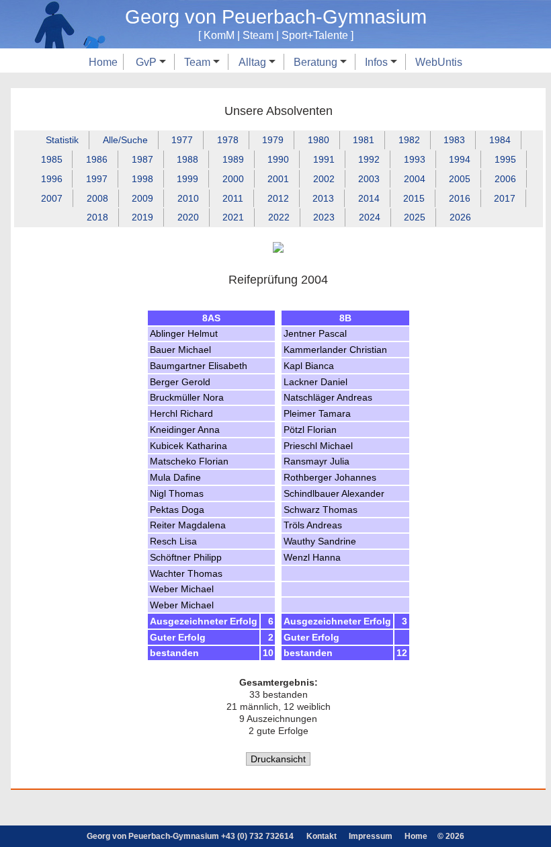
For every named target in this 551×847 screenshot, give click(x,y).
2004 (414, 178)
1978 (228, 139)
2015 (414, 198)
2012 (278, 198)
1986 (97, 159)
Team (198, 62)
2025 (414, 217)
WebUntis (438, 62)
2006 (505, 178)
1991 (324, 159)
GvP (147, 62)
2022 (279, 217)
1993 (414, 159)
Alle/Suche (125, 139)
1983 (454, 139)
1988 (187, 159)
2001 (278, 178)
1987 (142, 159)
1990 (278, 159)
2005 (459, 178)
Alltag (254, 62)
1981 (363, 139)
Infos (377, 62)
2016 (459, 198)
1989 (233, 159)
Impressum (370, 836)
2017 (504, 198)
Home (103, 62)
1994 (459, 159)
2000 (233, 178)
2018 (97, 217)
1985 (51, 159)
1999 (187, 178)
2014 (369, 198)
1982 (409, 139)
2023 (324, 217)
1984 (500, 139)
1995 (505, 159)
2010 (188, 198)
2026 (460, 217)
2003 (369, 178)
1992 (369, 159)
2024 (369, 217)
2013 (323, 198)
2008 (97, 198)
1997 (97, 178)
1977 (182, 139)
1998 (142, 178)
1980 (318, 139)
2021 (233, 217)
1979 (273, 139)
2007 (51, 198)
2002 (324, 178)
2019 (142, 217)
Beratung (317, 62)
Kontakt (321, 836)
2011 (232, 198)
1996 (51, 178)
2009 (142, 198)
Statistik (62, 139)
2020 (188, 217)
